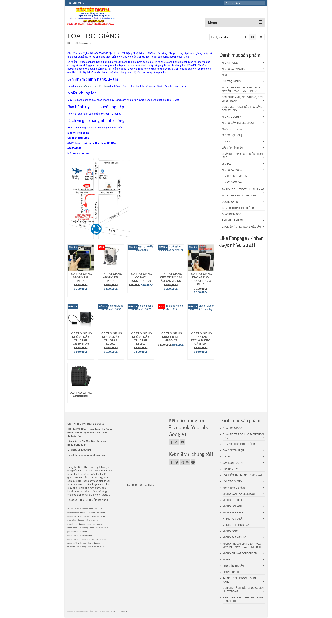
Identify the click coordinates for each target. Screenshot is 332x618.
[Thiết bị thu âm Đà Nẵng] (98, 16)
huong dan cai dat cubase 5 (78, 516)
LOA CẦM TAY (230, 141)
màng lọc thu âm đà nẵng (77, 527)
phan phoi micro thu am (77, 531)
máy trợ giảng (101, 86)
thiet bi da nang (94, 543)
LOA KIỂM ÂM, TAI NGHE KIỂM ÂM (241, 226)
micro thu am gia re (95, 524)
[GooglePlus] (176, 442)
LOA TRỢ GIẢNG (231, 81)
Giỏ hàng (78, 3)
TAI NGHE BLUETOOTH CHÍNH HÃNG (243, 189)
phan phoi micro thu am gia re (79, 535)
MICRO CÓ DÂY (233, 182)
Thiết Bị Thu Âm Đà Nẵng (94, 500)
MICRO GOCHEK (231, 116)
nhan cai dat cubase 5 (99, 527)
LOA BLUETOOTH (233, 462)
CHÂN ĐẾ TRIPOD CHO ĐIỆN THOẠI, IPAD (243, 155)
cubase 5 (98, 508)
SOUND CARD (230, 201)
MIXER (225, 75)
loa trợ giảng (85, 86)
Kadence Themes (120, 611)
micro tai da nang (93, 520)
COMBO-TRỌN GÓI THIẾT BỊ (238, 208)
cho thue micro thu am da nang (80, 508)
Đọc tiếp (110, 294)
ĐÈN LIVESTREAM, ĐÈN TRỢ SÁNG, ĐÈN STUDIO (242, 108)
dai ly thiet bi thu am (97, 512)
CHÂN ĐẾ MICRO (231, 214)
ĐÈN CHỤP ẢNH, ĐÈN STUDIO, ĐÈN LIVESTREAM (242, 98)
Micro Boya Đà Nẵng (233, 129)
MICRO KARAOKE (232, 169)
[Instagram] (182, 462)
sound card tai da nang (76, 543)
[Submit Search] (226, 3)
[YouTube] (182, 442)
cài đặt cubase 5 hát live (77, 512)
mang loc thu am (98, 516)
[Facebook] (171, 442)
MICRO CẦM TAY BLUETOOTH (239, 122)
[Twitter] (176, 462)
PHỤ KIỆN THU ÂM (232, 220)
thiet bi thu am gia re (96, 546)
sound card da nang (97, 539)
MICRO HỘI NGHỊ (232, 135)
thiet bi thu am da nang (76, 546)
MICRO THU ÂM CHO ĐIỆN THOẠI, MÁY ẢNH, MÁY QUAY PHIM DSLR (241, 89)
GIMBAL (226, 163)
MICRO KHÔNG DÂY (235, 176)
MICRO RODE (230, 62)
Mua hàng (80, 294)
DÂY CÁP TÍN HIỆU (232, 147)
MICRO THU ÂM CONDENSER (239, 195)
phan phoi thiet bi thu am (77, 539)
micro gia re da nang (75, 520)
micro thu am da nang (76, 524)
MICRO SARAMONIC (233, 69)
